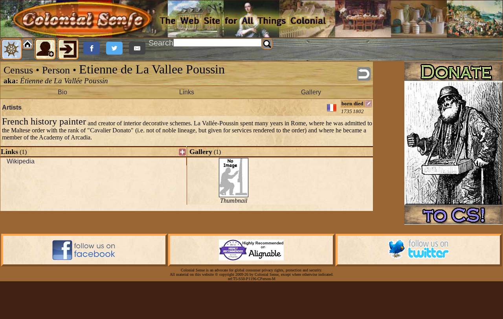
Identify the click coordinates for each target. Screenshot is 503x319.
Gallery (311, 92)
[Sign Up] (45, 49)
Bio (62, 92)
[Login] (68, 49)
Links (186, 92)
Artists (12, 107)
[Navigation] (11, 49)
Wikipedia (21, 161)
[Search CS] (267, 44)
